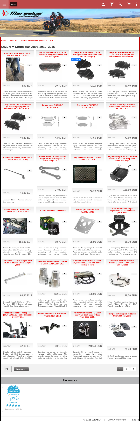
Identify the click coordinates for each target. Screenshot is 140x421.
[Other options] (136, 4)
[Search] (120, 4)
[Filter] (112, 4)
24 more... (21, 369)
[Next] (133, 369)
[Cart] (129, 4)
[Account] (103, 4)
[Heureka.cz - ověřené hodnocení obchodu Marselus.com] (13, 412)
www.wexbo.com (117, 419)
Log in (135, 419)
